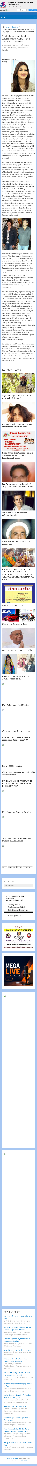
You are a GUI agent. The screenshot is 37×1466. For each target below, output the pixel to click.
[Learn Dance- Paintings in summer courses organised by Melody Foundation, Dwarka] (18, 441)
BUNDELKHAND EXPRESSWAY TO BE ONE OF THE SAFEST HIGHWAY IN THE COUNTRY (17, 783)
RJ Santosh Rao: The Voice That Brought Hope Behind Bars (15, 1360)
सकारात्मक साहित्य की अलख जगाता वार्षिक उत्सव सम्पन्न (18, 1317)
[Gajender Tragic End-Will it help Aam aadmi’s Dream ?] (18, 383)
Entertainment (22, 48)
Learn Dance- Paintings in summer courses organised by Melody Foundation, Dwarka (17, 455)
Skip (21, 10)
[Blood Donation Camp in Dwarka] (18, 800)
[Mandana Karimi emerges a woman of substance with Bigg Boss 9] (18, 412)
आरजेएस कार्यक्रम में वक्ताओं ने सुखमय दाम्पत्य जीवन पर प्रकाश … (17, 1419)
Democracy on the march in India (17, 650)
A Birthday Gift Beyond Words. (15, 1406)
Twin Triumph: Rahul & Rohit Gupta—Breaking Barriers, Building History (17, 1430)
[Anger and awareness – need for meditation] (18, 529)
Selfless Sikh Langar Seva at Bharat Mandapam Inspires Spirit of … (17, 1374)
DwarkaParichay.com (11, 45)
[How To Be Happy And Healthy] (18, 693)
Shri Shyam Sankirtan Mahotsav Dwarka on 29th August (16, 839)
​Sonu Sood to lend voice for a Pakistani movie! (14, 513)
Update (5, 50)
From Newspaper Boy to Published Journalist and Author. (17, 1340)
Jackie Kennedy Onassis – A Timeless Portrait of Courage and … (17, 1396)
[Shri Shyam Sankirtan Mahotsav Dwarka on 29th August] (18, 826)
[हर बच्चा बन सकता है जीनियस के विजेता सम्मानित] (18, 855)
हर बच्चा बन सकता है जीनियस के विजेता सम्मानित (17, 867)
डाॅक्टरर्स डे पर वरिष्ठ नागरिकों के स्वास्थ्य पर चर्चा (17, 1350)
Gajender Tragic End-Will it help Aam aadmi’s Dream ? (16, 396)
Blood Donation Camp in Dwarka (16, 812)
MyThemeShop (22, 1461)
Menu (3, 17)
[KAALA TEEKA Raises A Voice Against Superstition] (18, 664)
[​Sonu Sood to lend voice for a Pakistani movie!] (18, 500)
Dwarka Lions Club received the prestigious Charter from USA (16, 738)
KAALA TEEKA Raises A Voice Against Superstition (15, 677)
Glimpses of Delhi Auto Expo (14, 624)
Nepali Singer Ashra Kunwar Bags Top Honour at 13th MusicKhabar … (17, 1329)
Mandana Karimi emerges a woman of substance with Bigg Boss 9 (18, 425)
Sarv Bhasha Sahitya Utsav (14, 605)
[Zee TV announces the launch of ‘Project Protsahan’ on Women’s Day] (18, 472)
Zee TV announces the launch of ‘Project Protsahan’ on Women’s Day (17, 485)
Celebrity (15, 27)
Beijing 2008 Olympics (12, 766)
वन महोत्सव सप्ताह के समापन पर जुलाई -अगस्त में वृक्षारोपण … (17, 1385)
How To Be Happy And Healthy (15, 705)
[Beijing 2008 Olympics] (18, 754)
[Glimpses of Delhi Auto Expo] (18, 615)
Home (7, 27)
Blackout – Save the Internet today (17, 731)
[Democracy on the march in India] (18, 638)
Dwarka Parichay (12, 1459)
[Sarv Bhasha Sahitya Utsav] (18, 593)
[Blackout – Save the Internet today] (18, 719)
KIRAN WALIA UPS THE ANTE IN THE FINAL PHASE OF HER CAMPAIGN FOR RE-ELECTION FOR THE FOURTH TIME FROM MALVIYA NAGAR (18, 574)
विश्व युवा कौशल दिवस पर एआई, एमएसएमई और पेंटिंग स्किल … (18, 1444)
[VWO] (8, 10)
